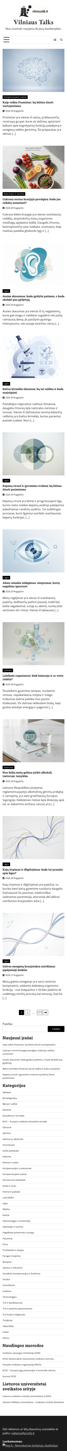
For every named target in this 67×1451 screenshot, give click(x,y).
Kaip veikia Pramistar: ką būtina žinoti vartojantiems (28, 104)
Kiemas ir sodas (10, 1162)
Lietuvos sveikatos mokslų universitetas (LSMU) (27, 1396)
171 (39, 1012)
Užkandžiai (8, 1326)
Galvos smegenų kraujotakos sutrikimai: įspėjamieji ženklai (29, 968)
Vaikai (6, 1331)
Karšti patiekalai (11, 1150)
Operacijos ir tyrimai (14, 194)
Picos (5, 1244)
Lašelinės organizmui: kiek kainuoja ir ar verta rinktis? (33, 677)
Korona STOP (9, 1376)
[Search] (61, 40)
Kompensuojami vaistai (15, 97)
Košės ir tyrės (9, 1185)
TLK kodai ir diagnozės (14, 1314)
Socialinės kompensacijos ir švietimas (21, 1273)
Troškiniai (7, 1320)
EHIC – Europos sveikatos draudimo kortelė (25, 1121)
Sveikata (8, 670)
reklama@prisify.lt (23, 1433)
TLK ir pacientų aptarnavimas (17, 1308)
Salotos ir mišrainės (12, 1267)
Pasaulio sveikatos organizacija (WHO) (22, 1364)
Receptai (7, 1261)
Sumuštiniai (9, 1285)
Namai (6, 1215)
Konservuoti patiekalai (14, 1179)
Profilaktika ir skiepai (13, 1250)
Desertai (7, 1109)
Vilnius (6, 1337)
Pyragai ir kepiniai (11, 1255)
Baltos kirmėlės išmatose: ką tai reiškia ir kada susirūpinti (33, 390)
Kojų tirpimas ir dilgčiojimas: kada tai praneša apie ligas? (33, 871)
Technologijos (10, 1296)
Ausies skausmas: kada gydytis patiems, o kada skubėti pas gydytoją (33, 298)
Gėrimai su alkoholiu (13, 1139)
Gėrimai (6, 1133)
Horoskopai (9, 1144)
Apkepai (7, 1092)
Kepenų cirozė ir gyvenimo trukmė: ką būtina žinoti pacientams (32, 487)
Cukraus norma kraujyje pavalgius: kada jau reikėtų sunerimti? (32, 200)
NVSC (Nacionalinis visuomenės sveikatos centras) (28, 1358)
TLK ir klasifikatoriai (12, 1302)
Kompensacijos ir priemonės (17, 1168)
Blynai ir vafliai (10, 1103)
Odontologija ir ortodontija (16, 1220)
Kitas (45, 1012)
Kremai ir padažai (11, 1191)
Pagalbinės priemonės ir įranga (18, 1232)
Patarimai (8, 767)
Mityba (6, 1209)
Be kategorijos (10, 1098)
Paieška (7, 1024)
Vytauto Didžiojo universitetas (18, 1402)
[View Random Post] (55, 40)
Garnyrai (7, 1127)
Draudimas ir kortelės (13, 1115)
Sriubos (6, 1279)
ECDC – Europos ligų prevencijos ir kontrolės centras (29, 1370)
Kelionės (7, 1156)
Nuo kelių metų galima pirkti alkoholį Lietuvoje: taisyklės (27, 774)
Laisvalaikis (8, 1197)
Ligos (6, 291)
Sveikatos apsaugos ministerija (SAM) (21, 1352)
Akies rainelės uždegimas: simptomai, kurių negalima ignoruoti (31, 584)
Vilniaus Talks (33, 22)
